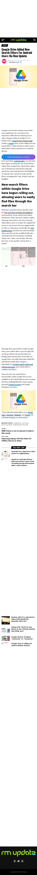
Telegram (17, 415)
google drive (7, 425)
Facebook (9, 415)
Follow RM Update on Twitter (18, 157)
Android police (19, 161)
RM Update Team (14, 62)
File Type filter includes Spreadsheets (18, 212)
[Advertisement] (18, 18)
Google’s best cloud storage (22, 141)
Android (18, 423)
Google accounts (15, 384)
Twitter (27, 415)
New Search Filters (21, 425)
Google (11, 143)
